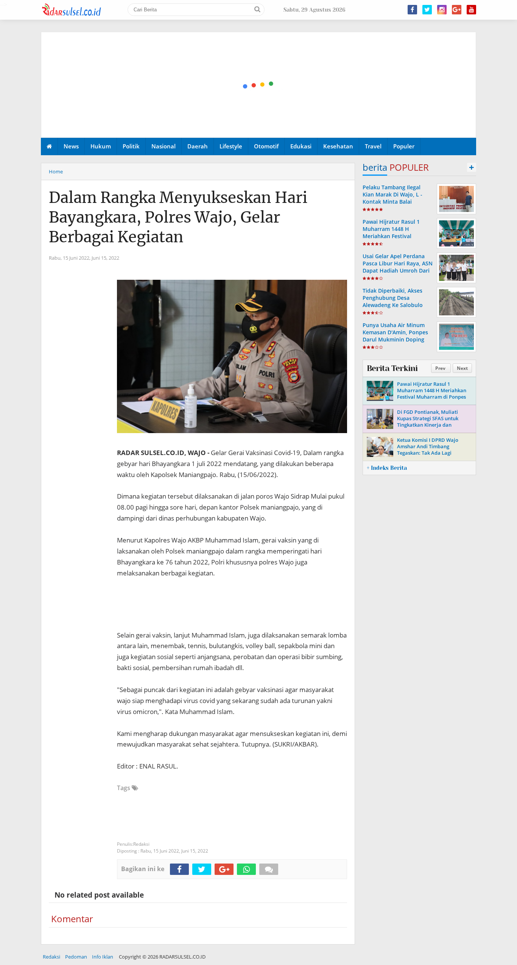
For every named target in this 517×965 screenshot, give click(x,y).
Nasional (163, 146)
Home (56, 171)
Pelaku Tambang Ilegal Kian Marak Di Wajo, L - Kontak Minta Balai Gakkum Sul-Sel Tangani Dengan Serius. (394, 202)
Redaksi (51, 956)
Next (462, 368)
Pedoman (76, 956)
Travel (373, 146)
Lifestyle (231, 146)
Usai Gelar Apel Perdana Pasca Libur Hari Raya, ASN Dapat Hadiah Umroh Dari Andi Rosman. (398, 267)
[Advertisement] (259, 85)
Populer (403, 146)
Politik (131, 146)
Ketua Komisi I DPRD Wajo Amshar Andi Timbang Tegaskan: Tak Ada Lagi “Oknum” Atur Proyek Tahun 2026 (430, 453)
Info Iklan (102, 956)
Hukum (100, 146)
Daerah (197, 146)
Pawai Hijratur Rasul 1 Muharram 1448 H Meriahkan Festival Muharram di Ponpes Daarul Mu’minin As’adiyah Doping (397, 240)
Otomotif (266, 146)
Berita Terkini (392, 368)
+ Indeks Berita (387, 468)
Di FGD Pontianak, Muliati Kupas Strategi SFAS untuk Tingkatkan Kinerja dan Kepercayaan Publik (427, 421)
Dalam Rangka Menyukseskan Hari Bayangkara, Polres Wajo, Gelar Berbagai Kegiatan (178, 217)
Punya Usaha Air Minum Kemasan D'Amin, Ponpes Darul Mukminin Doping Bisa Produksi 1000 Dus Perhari (395, 339)
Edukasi (300, 146)
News (71, 146)
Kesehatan (338, 146)
